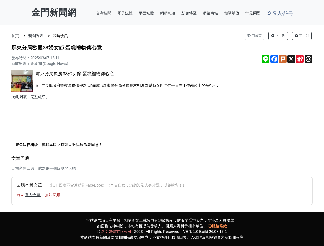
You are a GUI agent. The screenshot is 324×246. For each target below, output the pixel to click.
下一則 (303, 36)
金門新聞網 (54, 12)
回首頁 (256, 36)
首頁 (15, 36)
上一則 (279, 36)
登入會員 (33, 195)
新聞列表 (35, 36)
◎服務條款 (217, 226)
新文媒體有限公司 (116, 232)
